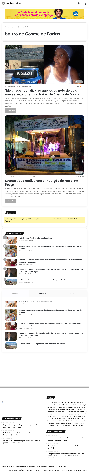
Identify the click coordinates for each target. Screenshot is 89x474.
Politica (78, 470)
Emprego (45, 470)
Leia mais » (11, 111)
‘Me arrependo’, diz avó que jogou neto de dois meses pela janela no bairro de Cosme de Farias (42, 92)
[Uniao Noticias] (12, 3)
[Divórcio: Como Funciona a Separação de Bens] (11, 240)
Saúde (85, 470)
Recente (42, 294)
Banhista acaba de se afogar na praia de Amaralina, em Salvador (42, 280)
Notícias (21, 470)
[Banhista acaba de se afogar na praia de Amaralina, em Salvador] (11, 282)
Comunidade (13, 470)
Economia (29, 470)
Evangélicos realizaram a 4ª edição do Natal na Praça (41, 182)
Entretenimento (54, 470)
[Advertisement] (44, 369)
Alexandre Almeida (12, 86)
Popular (15, 294)
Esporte (64, 470)
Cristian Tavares (60, 466)
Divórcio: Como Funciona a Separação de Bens (35, 238)
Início (8, 27)
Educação (37, 470)
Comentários (72, 294)
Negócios (71, 470)
